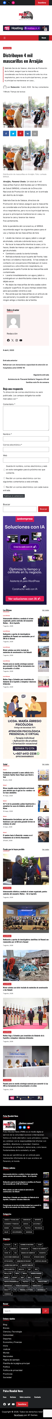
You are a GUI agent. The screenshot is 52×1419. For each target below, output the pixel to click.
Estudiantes (8, 1261)
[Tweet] (13, 134)
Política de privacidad (12, 1370)
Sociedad (29, 1232)
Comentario (9, 404)
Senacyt (7, 1290)
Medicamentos (9, 1269)
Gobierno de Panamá (24, 1261)
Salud (4, 769)
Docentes (42, 1253)
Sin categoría (17, 1232)
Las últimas (6, 615)
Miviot (14, 1277)
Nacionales (17, 1228)
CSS (15, 1253)
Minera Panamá (36, 1273)
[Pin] (20, 134)
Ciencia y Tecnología (11, 1219)
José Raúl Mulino (41, 1261)
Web (5, 455)
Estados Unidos (39, 1257)
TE (15, 1290)
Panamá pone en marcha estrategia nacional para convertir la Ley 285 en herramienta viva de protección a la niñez (18, 666)
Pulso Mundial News (13, 1391)
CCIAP (40, 1244)
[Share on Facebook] (6, 134)
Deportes (38, 1219)
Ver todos (45, 610)
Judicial (26, 1224)
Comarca (13, 1248)
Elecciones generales (11, 1257)
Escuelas (26, 1257)
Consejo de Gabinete (39, 1248)
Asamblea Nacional (27, 1244)
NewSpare (18, 1415)
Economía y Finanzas (11, 1224)
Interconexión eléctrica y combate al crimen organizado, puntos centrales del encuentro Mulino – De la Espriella (18, 620)
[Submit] (45, 1311)
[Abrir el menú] (4, 37)
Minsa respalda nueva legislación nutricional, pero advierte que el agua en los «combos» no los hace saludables (19, 790)
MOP (22, 1277)
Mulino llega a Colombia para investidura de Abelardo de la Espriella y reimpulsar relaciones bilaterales (19, 681)
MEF (29, 1269)
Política (28, 1228)
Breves (6, 1328)
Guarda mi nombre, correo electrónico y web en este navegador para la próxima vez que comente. (26, 469)
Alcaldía (7, 1244)
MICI (36, 1269)
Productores (42, 1281)
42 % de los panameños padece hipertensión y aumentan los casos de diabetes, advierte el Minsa (19, 806)
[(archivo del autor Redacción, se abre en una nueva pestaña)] (5, 88)
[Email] (35, 134)
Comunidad (7, 48)
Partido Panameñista (11, 1281)
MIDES (25, 1273)
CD (5, 1248)
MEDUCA (21, 1269)
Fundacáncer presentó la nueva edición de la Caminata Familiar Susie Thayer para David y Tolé (18, 774)
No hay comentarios (40, 87)
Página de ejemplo (11, 1360)
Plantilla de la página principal (16, 1363)
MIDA (17, 1273)
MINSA (6, 1277)
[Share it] (28, 134)
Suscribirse (22, 1404)
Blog (5, 1324)
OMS (29, 1277)
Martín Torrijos (27, 1265)
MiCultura (7, 1273)
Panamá (37, 1277)
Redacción (15, 87)
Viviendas (7, 1294)
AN (15, 1244)
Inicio (5, 1346)
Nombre (7, 434)
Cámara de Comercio (28, 1253)
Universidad (41, 1290)
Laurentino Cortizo (11, 1265)
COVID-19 (7, 1253)
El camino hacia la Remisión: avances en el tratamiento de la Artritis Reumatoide (17, 836)
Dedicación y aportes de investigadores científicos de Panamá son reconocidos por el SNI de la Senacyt (18, 636)
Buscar (6, 504)
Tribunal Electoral (26, 1290)
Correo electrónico (12, 445)
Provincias (38, 1228)
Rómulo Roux (37, 1285)
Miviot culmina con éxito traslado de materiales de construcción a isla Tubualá (17, 651)
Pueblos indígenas (22, 1285)
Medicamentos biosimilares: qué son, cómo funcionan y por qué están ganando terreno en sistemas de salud (19, 821)
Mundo (6, 1228)
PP (33, 1281)
